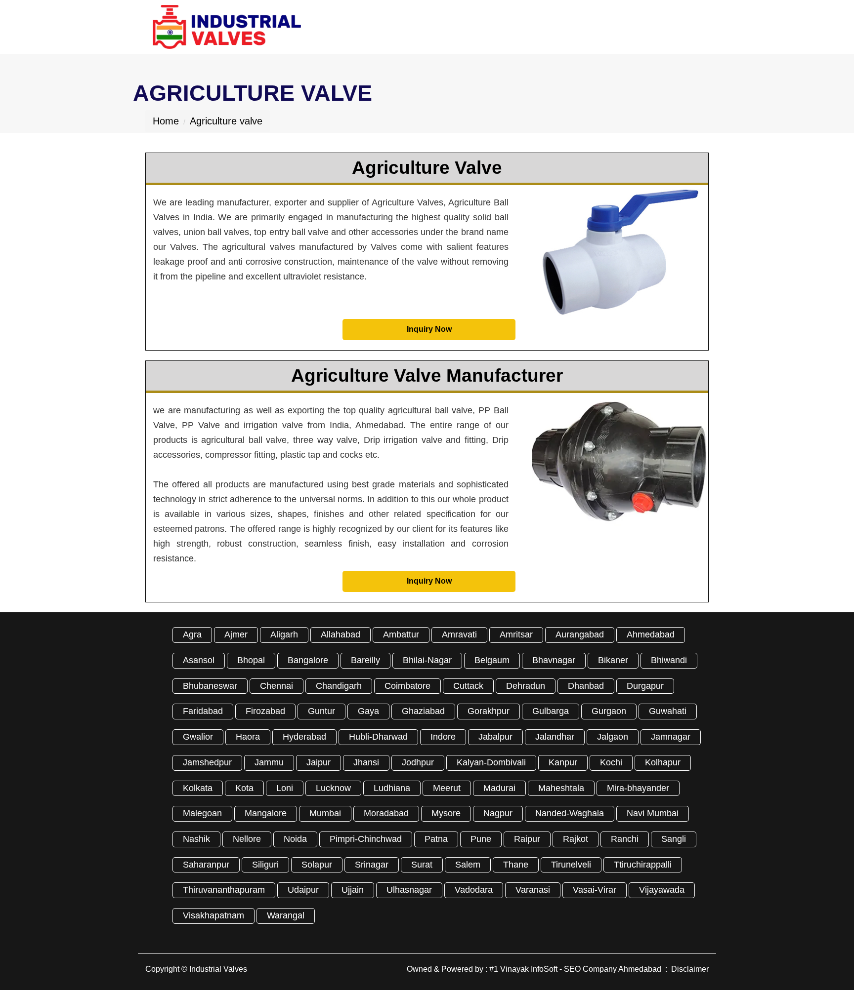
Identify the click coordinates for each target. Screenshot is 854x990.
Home (166, 121)
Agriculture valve (226, 121)
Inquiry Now (429, 329)
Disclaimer (690, 969)
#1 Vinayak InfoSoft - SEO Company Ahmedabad (575, 969)
